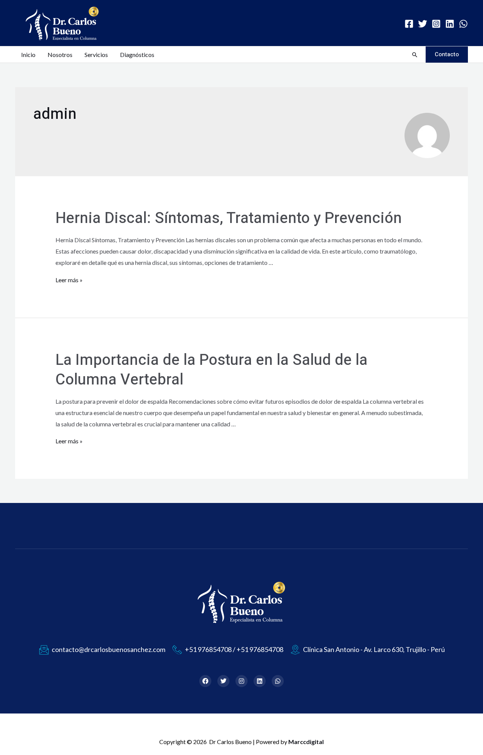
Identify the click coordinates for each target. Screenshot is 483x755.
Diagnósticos (137, 54)
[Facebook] (409, 23)
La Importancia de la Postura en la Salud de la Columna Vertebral (211, 370)
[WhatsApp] (463, 23)
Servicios (96, 54)
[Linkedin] (449, 23)
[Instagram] (436, 23)
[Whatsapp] (278, 681)
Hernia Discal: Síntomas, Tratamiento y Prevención (228, 218)
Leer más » (69, 279)
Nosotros (60, 54)
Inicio (28, 54)
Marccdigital (306, 741)
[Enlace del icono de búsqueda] (414, 54)
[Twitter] (422, 23)
